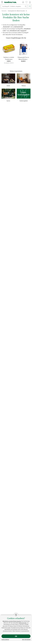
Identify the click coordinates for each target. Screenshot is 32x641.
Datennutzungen (22, 622)
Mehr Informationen (26, 639)
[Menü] (2, 2)
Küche (8, 85)
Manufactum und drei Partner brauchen (12, 621)
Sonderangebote (24, 101)
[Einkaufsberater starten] (29, 6)
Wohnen (24, 85)
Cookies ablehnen (5, 639)
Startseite (4, 10)
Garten (8, 101)
